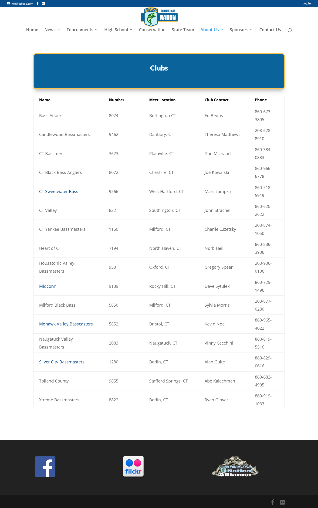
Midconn (47, 286)
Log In (307, 3)
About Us (209, 30)
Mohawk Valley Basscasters (66, 324)
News (50, 30)
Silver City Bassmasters (62, 362)
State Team (183, 30)
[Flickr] (43, 3)
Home (32, 30)
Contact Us (270, 30)
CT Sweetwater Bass (58, 191)
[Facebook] (37, 3)
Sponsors (239, 30)
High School (116, 30)
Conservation (152, 30)
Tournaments (80, 30)
